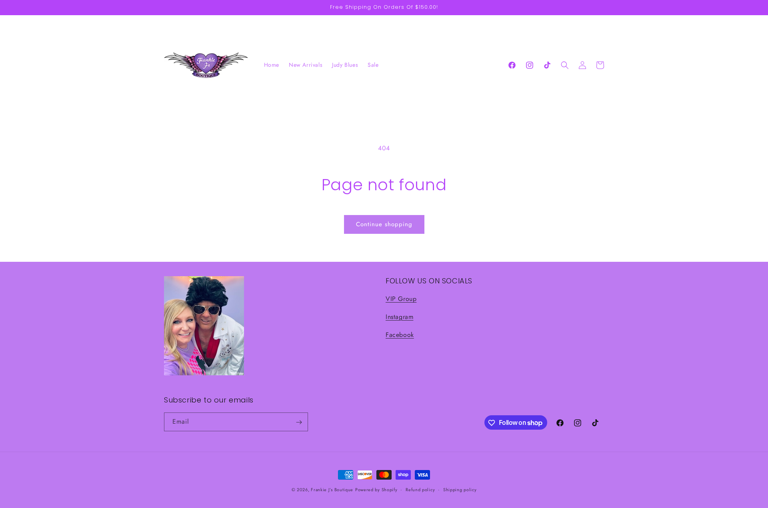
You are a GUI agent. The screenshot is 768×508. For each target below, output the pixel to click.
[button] (565, 65)
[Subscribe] (299, 422)
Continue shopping (384, 224)
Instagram (399, 316)
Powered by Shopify (376, 489)
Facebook (400, 334)
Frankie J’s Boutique (332, 489)
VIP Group (401, 299)
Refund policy (420, 489)
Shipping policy (460, 489)
